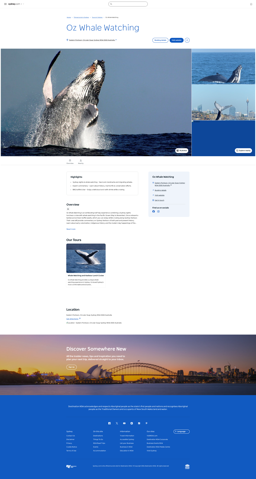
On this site (98, 431)
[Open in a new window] (86, 258)
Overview (70, 163)
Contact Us (70, 436)
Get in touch (159, 200)
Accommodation (99, 451)
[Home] (14, 4)
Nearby (81, 163)
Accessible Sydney (127, 439)
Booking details (160, 40)
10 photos (183, 150)
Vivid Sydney (152, 451)
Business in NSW (126, 447)
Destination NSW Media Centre (158, 447)
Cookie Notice (71, 447)
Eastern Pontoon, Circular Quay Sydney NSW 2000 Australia (92, 40)
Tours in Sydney (97, 17)
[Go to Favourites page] (251, 4)
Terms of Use (71, 451)
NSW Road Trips (99, 443)
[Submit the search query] (111, 4)
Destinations (98, 436)
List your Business (127, 443)
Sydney (69, 431)
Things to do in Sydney (81, 17)
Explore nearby (245, 150)
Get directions (72, 319)
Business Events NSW (155, 443)
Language (181, 431)
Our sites (150, 431)
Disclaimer (70, 439)
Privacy (69, 443)
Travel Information (127, 436)
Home (69, 17)
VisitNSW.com (152, 436)
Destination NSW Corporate (157, 439)
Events (95, 447)
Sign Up (71, 367)
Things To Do (98, 439)
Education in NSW (126, 451)
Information (125, 431)
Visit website (176, 40)
